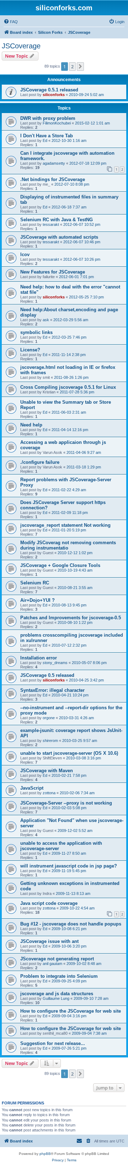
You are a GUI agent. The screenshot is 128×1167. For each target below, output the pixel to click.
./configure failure (39, 462)
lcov (25, 254)
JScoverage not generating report (57, 958)
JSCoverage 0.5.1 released (49, 89)
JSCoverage (21, 46)
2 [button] (72, 66)
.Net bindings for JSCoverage (52, 179)
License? (30, 349)
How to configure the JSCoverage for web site (70, 1011)
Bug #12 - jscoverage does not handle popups (70, 924)
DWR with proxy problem (47, 118)
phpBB (45, 1154)
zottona (49, 793)
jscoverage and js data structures (56, 993)
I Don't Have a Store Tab (46, 135)
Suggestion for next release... (52, 1043)
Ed (45, 140)
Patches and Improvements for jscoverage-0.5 (70, 617)
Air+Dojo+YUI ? (37, 600)
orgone (49, 718)
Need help (31, 425)
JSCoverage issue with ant (49, 941)
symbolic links (36, 332)
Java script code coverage (49, 903)
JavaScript (31, 788)
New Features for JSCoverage (52, 272)
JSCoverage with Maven (46, 770)
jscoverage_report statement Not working (65, 525)
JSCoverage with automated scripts (59, 237)
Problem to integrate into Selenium (59, 976)
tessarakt (51, 224)
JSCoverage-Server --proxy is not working (66, 803)
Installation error (38, 658)
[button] (80, 66)
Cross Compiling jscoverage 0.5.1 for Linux (68, 387)
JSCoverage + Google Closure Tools (60, 565)
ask (46, 320)
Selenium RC (34, 582)
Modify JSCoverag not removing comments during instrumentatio (68, 545)
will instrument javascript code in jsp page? (68, 866)
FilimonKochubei (57, 123)
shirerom (50, 740)
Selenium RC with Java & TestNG (56, 219)
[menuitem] (11, 21)
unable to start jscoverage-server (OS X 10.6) (69, 753)
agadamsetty (54, 163)
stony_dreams (55, 663)
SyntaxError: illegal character (52, 690)
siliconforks (54, 94)
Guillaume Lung (56, 998)
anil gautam (52, 963)
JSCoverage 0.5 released (47, 675)
